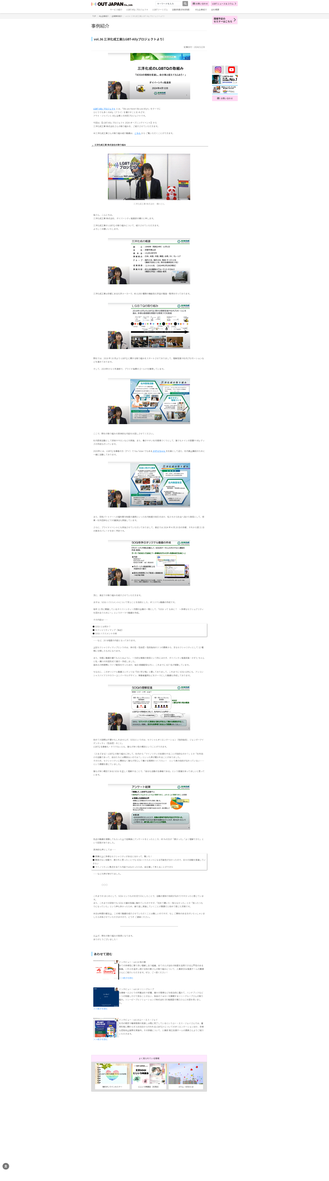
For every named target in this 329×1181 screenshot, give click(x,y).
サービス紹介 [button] (116, 9)
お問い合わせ (202, 3)
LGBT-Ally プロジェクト (137, 9)
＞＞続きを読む (126, 977)
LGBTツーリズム (160, 9)
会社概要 (215, 9)
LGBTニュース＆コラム (223, 3)
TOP (94, 16)
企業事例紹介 (117, 16)
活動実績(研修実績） (181, 9)
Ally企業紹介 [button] (201, 9)
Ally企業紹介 (104, 16)
